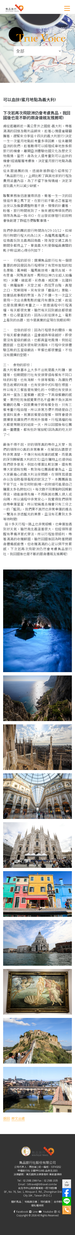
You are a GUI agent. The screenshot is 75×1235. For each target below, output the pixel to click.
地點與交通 (31, 1201)
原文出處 (18, 1118)
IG (58, 1211)
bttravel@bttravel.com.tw (42, 1184)
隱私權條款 (37, 1205)
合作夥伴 (59, 1201)
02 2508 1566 (30, 1180)
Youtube (47, 1211)
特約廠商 (45, 1201)
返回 (6, 1118)
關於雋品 (16, 1201)
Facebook (22, 1211)
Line (35, 1211)
